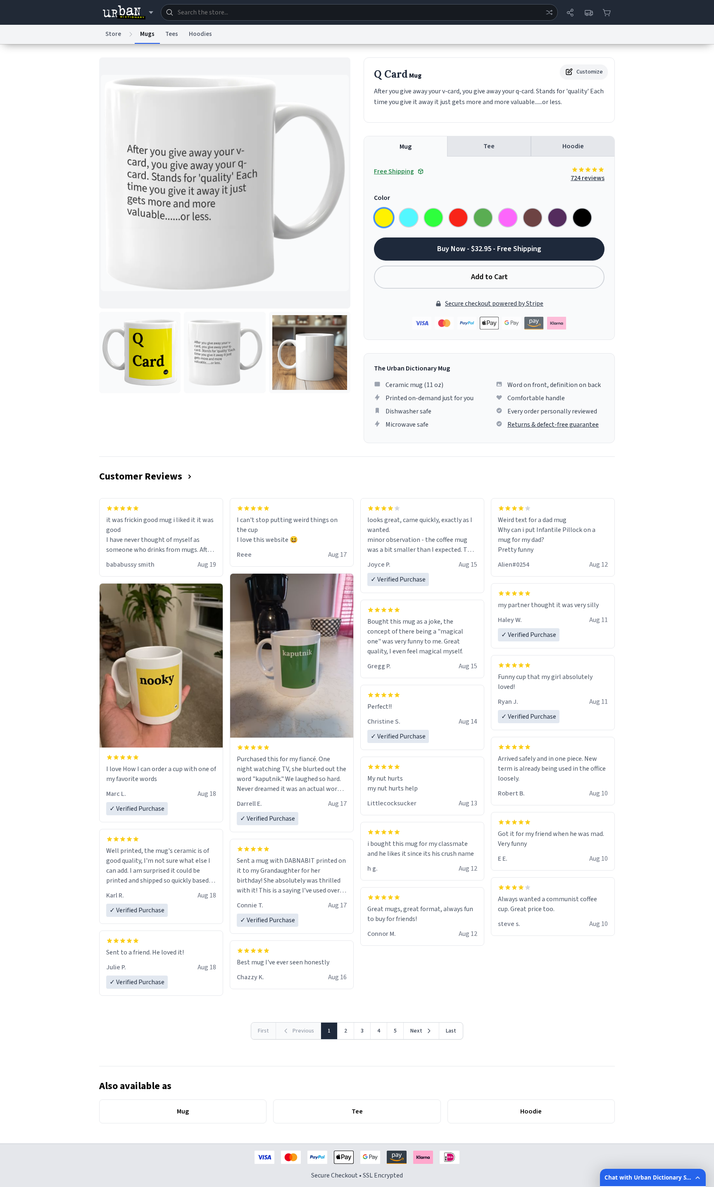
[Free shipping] (588, 12)
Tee (489, 146)
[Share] (570, 12)
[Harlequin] (433, 218)
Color (382, 197)
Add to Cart (489, 277)
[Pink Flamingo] (508, 218)
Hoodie (573, 146)
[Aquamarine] (409, 218)
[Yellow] (384, 218)
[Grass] (483, 218)
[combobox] (359, 12)
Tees (171, 34)
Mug (406, 146)
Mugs (147, 34)
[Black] (582, 218)
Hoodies (200, 34)
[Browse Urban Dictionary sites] (128, 12)
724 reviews (588, 178)
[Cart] (606, 12)
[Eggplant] (557, 218)
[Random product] (549, 12)
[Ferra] (533, 218)
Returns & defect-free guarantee (553, 424)
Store (113, 34)
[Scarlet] (458, 218)
